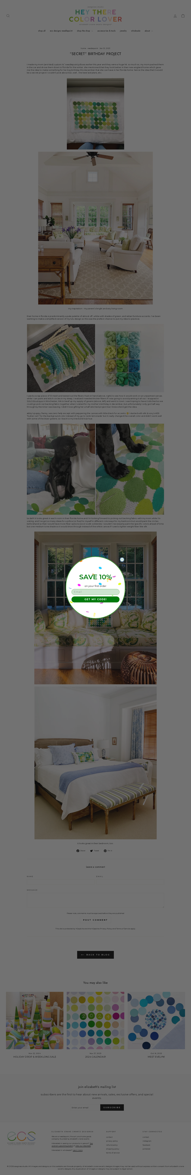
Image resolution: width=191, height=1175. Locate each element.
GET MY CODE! (95, 599)
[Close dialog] (122, 559)
